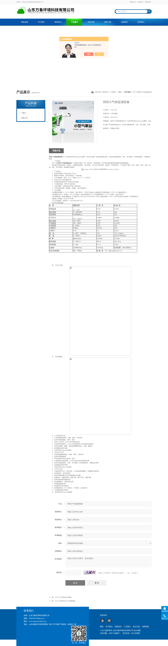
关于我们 (41, 22)
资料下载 (107, 22)
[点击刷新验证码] (90, 572)
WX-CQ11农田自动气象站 (63, 597)
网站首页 (24, 22)
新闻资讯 (57, 22)
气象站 (120, 92)
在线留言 (140, 2)
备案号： (117, 633)
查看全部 (24, 118)
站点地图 (137, 630)
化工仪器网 (135, 633)
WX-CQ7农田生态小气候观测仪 (65, 601)
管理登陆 (145, 627)
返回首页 (133, 2)
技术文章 (91, 22)
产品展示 (74, 22)
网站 (101, 627)
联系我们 (148, 2)
